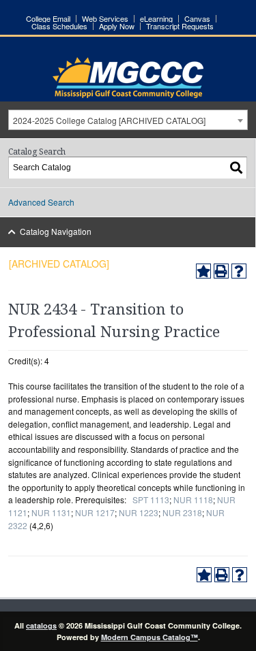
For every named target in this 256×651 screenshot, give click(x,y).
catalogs (41, 625)
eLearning (156, 18)
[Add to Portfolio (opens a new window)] (203, 271)
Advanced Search (41, 202)
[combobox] (128, 120)
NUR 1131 (51, 512)
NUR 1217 (95, 512)
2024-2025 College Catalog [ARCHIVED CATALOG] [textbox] (109, 120)
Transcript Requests (180, 26)
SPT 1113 (150, 499)
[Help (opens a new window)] (238, 271)
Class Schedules (59, 26)
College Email (48, 18)
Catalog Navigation (55, 231)
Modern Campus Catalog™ (149, 637)
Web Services (105, 18)
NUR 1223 (138, 512)
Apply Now (116, 26)
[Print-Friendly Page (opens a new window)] (221, 271)
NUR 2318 (182, 512)
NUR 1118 (193, 499)
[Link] (128, 94)
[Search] (237, 168)
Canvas (197, 18)
